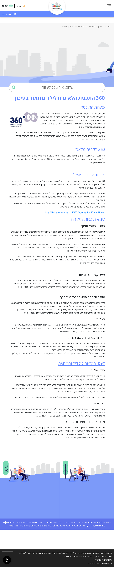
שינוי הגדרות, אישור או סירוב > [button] (100, 563)
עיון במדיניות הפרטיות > (102, 559)
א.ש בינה (58, 525)
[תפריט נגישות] (7, 560)
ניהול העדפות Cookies (54, 522)
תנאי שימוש (96, 522)
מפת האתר (106, 522)
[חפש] (13, 87)
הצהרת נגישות (70, 522)
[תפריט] (108, 5)
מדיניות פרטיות (84, 522)
